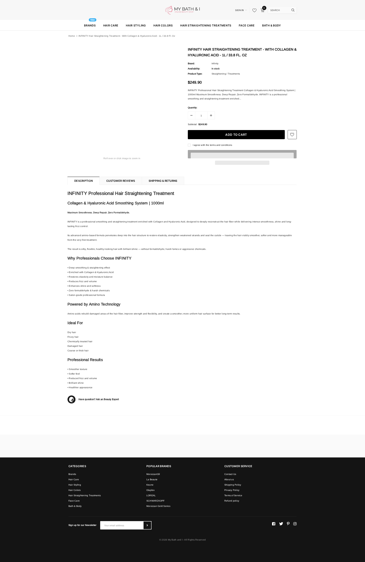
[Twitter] (281, 523)
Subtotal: (192, 124)
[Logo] (182, 10)
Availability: (194, 68)
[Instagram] (295, 523)
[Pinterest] (288, 523)
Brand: (191, 63)
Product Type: (195, 73)
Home (71, 36)
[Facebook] (273, 523)
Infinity (215, 63)
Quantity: (192, 107)
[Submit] (147, 525)
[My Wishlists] (253, 10)
